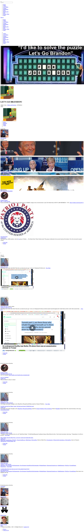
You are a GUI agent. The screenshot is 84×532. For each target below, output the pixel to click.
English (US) (26, 526)
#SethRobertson (61, 465)
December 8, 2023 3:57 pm (6, 373)
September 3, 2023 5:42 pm (6, 433)
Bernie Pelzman (4, 524)
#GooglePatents (72, 465)
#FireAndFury (34, 440)
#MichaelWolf (3, 441)
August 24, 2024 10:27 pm (6, 307)
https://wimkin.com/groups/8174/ (76, 202)
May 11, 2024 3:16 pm (5, 201)
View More (48, 268)
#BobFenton (28, 440)
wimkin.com (3, 237)
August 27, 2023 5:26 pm (6, 464)
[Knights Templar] (42, 196)
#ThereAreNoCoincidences (59, 440)
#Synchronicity (49, 440)
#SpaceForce (3, 466)
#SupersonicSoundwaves (52, 465)
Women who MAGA (5, 156)
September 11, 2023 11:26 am (7, 402)
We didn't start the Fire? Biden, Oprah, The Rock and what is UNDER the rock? (17, 406)
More (2, 525)
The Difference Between (6, 175)
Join (2, 106)
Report (4, 243)
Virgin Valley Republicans (6, 171)
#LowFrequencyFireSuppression (12, 465)
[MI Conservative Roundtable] (42, 182)
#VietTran (67, 465)
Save (6, 85)
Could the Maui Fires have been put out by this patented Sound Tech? (15, 469)
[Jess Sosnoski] (42, 133)
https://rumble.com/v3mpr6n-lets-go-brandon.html (19, 375)
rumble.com (3, 378)
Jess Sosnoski (3, 138)
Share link (5, 242)
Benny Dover (3, 515)
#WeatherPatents (42, 465)
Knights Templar (4, 200)
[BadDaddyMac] (42, 501)
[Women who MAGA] (42, 147)
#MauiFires (20, 408)
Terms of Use (6, 530)
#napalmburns (9, 440)
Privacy (4, 529)
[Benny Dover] (42, 511)
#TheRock (42, 408)
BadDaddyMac (4, 506)
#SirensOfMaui (10, 441)
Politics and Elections (11, 105)
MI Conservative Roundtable (7, 191)
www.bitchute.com (4, 470)
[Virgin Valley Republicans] (42, 163)
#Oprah (38, 408)
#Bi (14, 441)
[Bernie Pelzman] (42, 520)
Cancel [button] (2, 85)
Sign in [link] (2, 17)
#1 (18, 239)
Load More (3, 486)
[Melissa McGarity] (42, 262)
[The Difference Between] (42, 173)
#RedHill (58, 408)
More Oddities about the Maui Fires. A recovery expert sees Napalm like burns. (17, 437)
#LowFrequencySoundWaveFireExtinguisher (29, 465)
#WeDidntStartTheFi (5, 409)
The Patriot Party (4, 236)
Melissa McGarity (4, 266)
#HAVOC (14, 440)
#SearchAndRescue (21, 440)
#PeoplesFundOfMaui (27, 408)
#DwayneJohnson (48, 408)
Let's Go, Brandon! (5, 377)
